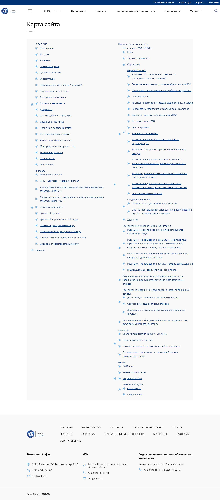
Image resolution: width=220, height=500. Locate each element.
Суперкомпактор (141, 96)
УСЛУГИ (177, 427)
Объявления (46, 164)
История (44, 54)
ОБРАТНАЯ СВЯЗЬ (70, 440)
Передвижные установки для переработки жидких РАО (161, 84)
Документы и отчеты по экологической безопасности (151, 346)
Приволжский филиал (52, 207)
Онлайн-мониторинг (164, 2)
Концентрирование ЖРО (145, 133)
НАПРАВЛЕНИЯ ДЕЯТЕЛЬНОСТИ (124, 434)
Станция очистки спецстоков (147, 193)
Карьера (200, 2)
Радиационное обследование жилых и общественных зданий (160, 263)
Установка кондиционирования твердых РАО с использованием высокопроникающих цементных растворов (159, 163)
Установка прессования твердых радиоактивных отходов (162, 102)
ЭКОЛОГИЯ (183, 434)
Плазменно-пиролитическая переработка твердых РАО (161, 90)
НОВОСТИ (66, 434)
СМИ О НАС (88, 434)
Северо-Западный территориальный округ (63, 237)
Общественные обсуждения (138, 340)
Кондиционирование (138, 199)
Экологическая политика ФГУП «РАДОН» (145, 333)
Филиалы (76, 11)
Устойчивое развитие (51, 152)
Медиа (194, 11)
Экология (171, 11)
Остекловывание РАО (143, 121)
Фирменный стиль (132, 378)
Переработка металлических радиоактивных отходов (160, 108)
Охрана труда (47, 78)
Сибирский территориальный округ (59, 243)
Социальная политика (52, 121)
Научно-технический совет (54, 91)
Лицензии (45, 60)
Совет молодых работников (55, 134)
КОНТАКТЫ (160, 434)
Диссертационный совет (53, 97)
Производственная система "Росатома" (61, 84)
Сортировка (133, 64)
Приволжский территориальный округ (60, 231)
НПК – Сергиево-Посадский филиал (59, 180)
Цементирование (141, 127)
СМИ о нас (128, 366)
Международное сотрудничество (57, 146)
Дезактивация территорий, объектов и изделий (152, 297)
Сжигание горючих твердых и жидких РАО (154, 115)
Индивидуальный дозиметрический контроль (151, 269)
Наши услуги (185, 2)
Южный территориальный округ (57, 225)
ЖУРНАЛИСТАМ (91, 427)
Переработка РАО (136, 70)
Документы (46, 109)
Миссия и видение (49, 66)
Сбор (130, 52)
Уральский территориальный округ (59, 219)
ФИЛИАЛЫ (116, 427)
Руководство (47, 48)
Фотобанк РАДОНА (133, 384)
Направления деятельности (134, 11)
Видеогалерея (134, 394)
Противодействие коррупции (55, 115)
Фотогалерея (134, 388)
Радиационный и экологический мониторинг (147, 225)
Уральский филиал (50, 213)
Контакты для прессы (134, 372)
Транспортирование (138, 58)
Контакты (214, 2)
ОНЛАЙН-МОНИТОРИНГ (147, 427)
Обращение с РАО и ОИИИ (137, 48)
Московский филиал (51, 174)
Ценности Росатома (50, 72)
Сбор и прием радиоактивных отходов (148, 303)
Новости (101, 11)
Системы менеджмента (52, 103)
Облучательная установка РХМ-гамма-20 (154, 203)
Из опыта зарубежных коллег (55, 140)
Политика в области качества (55, 127)
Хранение (132, 219)
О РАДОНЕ (51, 11)
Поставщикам (47, 158)
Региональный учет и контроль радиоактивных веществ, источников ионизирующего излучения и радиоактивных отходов (153, 279)
